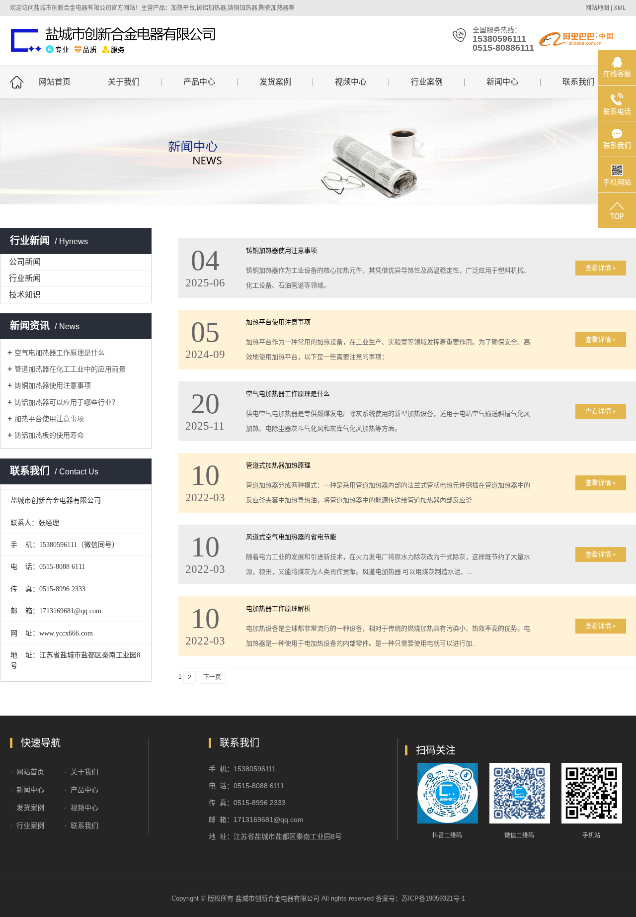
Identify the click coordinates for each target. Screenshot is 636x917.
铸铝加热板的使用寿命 (49, 435)
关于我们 (124, 82)
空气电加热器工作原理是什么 (59, 353)
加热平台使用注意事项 (49, 419)
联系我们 (578, 82)
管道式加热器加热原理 (278, 465)
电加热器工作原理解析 (278, 608)
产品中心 (199, 82)
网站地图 (597, 7)
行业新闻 (25, 278)
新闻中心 (502, 82)
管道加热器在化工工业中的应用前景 (70, 369)
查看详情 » (600, 268)
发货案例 (275, 82)
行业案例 (427, 82)
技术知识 (25, 294)
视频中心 (351, 82)
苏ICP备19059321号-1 (433, 898)
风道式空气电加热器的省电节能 (291, 537)
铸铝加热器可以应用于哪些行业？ (66, 402)
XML (620, 7)
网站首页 (55, 82)
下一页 (212, 677)
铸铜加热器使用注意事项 (52, 385)
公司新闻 (25, 262)
